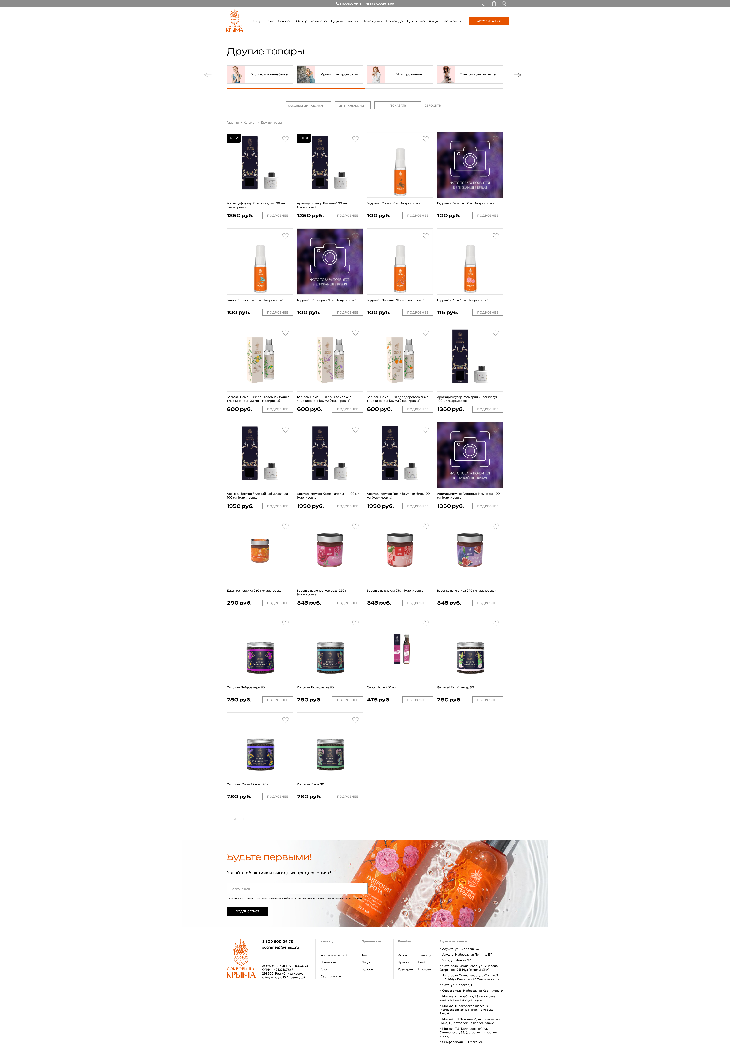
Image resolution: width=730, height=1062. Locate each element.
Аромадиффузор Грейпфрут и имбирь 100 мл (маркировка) (398, 495)
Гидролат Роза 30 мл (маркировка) (463, 300)
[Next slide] (520, 75)
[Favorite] (285, 139)
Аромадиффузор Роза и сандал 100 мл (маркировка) (256, 205)
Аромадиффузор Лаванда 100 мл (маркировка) (322, 205)
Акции (434, 21)
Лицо (257, 21)
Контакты (452, 21)
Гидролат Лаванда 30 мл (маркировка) (396, 300)
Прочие (403, 962)
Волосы (285, 21)
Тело (270, 21)
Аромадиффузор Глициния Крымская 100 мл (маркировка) (468, 495)
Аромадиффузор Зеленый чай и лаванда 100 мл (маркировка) (257, 495)
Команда (394, 21)
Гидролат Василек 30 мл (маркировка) (256, 300)
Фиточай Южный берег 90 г (248, 784)
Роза (421, 962)
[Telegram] (266, 957)
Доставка (416, 21)
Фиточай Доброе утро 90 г (247, 687)
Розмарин (405, 969)
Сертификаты (331, 976)
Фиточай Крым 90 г (311, 784)
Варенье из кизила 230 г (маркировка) (395, 590)
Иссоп (402, 955)
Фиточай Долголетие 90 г (316, 687)
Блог (324, 969)
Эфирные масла (311, 21)
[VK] (277, 957)
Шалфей (424, 969)
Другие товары (344, 21)
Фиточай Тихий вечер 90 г (456, 687)
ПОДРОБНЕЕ (277, 215)
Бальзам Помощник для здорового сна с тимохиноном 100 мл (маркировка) (397, 399)
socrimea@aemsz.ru (280, 947)
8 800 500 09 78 (277, 941)
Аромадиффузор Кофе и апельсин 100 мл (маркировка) (328, 495)
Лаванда (424, 955)
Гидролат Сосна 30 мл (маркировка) (394, 203)
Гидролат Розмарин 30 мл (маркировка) (327, 300)
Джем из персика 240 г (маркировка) (254, 590)
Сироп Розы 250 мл (381, 687)
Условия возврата (334, 955)
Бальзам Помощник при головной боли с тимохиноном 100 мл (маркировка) (258, 399)
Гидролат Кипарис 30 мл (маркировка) (466, 203)
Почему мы (372, 21)
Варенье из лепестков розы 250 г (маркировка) (322, 592)
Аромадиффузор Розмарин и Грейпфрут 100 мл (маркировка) (467, 399)
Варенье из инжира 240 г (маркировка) (466, 590)
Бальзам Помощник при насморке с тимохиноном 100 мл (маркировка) (324, 399)
